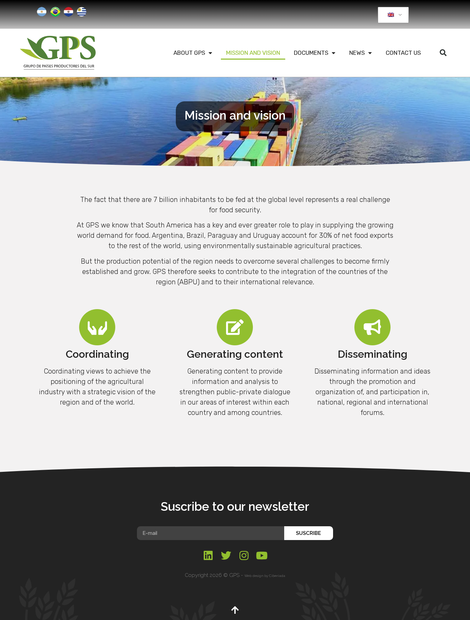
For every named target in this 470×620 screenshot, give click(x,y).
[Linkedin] (208, 555)
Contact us (403, 52)
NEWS (357, 52)
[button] (443, 53)
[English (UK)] (392, 15)
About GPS (189, 52)
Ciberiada (277, 576)
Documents (311, 52)
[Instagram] (244, 555)
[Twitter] (226, 555)
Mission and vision (253, 52)
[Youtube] (262, 555)
